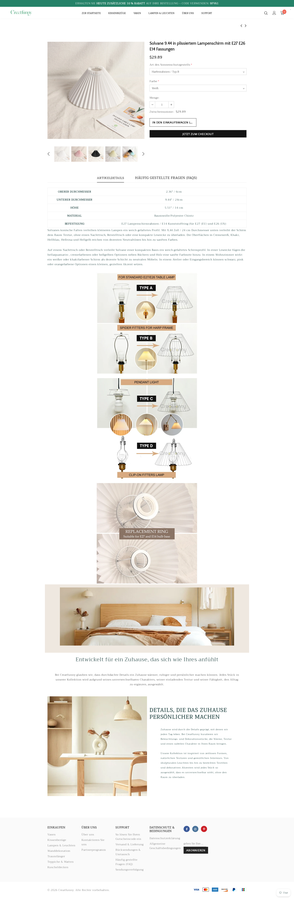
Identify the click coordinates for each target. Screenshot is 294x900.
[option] (95, 90)
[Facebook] (187, 829)
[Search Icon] (266, 13)
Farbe (154, 81)
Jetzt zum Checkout (198, 134)
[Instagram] (195, 829)
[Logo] (29, 13)
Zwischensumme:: (162, 112)
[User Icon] (274, 13)
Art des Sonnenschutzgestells (171, 65)
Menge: (154, 98)
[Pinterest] (204, 829)
